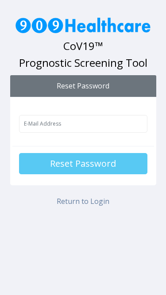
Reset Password (83, 163)
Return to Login (83, 201)
